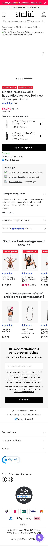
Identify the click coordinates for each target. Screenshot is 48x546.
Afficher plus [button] (8, 213)
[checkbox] (41, 124)
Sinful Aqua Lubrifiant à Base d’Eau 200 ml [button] (23, 134)
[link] (7, 27)
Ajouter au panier (24, 147)
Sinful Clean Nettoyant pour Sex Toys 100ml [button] (23, 122)
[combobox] (22, 21)
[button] (45, 3)
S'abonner (24, 399)
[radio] (3, 103)
